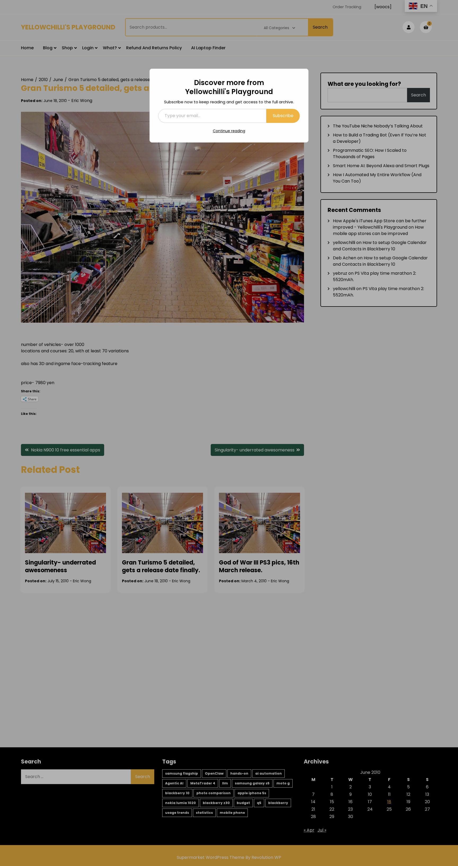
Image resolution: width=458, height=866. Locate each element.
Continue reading (229, 131)
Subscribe (283, 116)
